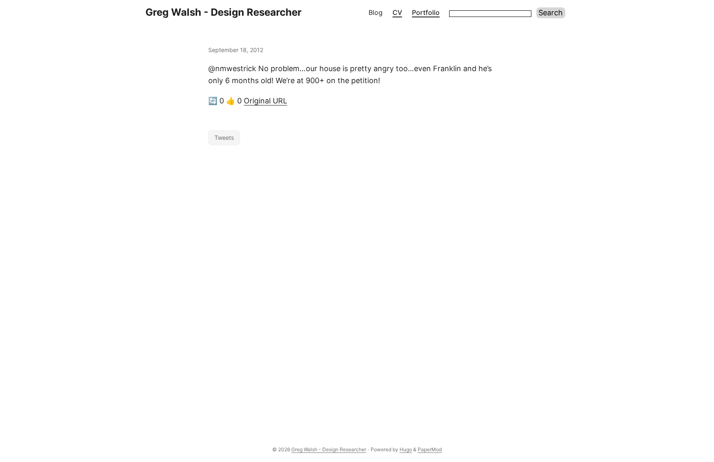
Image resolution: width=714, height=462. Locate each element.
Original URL (265, 100)
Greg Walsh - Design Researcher (223, 12)
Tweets (224, 137)
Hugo (406, 449)
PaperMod (430, 449)
